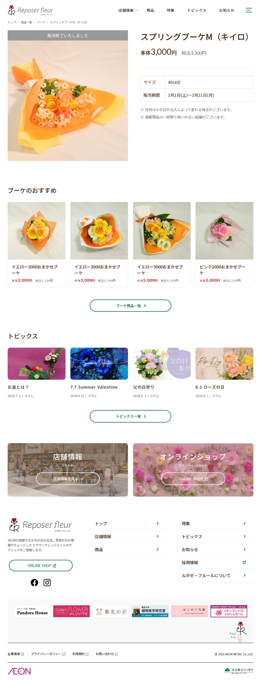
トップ (12, 22)
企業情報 (14, 653)
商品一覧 (26, 22)
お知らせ (226, 10)
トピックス (196, 10)
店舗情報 (103, 536)
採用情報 (190, 562)
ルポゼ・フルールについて (206, 575)
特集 (171, 10)
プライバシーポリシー (46, 653)
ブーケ (41, 22)
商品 (150, 10)
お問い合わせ (105, 653)
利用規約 (78, 653)
